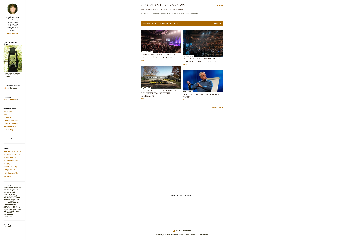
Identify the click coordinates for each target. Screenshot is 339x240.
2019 (6, 170)
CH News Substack (11, 120)
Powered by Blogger (183, 231)
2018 (6, 164)
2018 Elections (10, 167)
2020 (12, 170)
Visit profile (12, 33)
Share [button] (143, 60)
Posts (8, 87)
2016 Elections (11, 161)
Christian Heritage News (163, 5)
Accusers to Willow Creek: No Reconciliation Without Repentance (158, 93)
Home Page (8, 111)
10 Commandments (12, 154)
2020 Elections (10, 173)
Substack (164, 13)
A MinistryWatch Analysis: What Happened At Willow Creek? (159, 56)
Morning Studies (191, 13)
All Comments (11, 89)
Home (143, 13)
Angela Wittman (12, 17)
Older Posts (217, 107)
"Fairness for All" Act (12, 151)
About (149, 13)
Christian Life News (176, 13)
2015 (6, 157)
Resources (156, 13)
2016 (12, 157)
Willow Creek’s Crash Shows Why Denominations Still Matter (201, 60)
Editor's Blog (8, 130)
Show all (217, 23)
